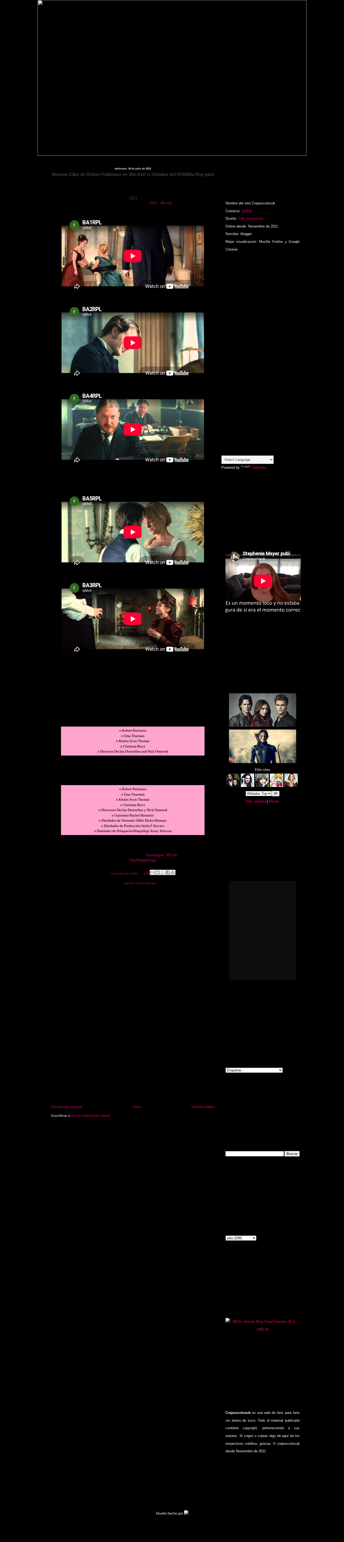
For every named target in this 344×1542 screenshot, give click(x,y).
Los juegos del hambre (124, 873)
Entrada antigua (203, 1106)
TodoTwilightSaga (142, 860)
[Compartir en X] (162, 872)
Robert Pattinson (145, 883)
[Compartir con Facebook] (167, 872)
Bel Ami (129, 883)
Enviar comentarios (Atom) (90, 1115)
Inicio (137, 1106)
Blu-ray (166, 203)
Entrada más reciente (66, 1106)
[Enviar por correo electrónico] (152, 872)
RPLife (171, 855)
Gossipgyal (154, 855)
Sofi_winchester (250, 218)
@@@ (247, 211)
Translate (259, 467)
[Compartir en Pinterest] (172, 872)
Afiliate (273, 801)
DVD (153, 203)
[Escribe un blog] (157, 872)
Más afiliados (256, 801)
